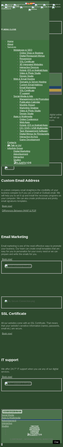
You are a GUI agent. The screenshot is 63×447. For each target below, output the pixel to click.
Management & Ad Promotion (34, 99)
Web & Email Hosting (24, 79)
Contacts (11, 142)
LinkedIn (34, 431)
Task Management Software (34, 131)
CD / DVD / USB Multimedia (34, 128)
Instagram (34, 429)
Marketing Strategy (29, 107)
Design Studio (26, 76)
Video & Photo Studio (30, 73)
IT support (25, 93)
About (10, 44)
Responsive (25, 58)
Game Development (30, 139)
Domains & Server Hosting (33, 81)
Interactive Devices (29, 67)
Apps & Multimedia (22, 116)
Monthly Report (27, 105)
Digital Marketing (21, 151)
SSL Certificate (27, 61)
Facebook (34, 428)
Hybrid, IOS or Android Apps (34, 70)
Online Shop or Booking (31, 53)
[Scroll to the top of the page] (2, 444)
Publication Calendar (30, 102)
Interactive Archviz (29, 136)
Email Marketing (28, 87)
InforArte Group (15, 148)
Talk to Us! (15, 145)
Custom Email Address (31, 84)
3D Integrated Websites (31, 64)
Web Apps (25, 122)
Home (10, 41)
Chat (56, 442)
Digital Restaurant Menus (32, 55)
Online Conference (29, 119)
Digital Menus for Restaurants (34, 133)
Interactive (18, 157)
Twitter (35, 426)
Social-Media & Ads (23, 96)
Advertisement (20, 154)
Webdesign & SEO (22, 50)
